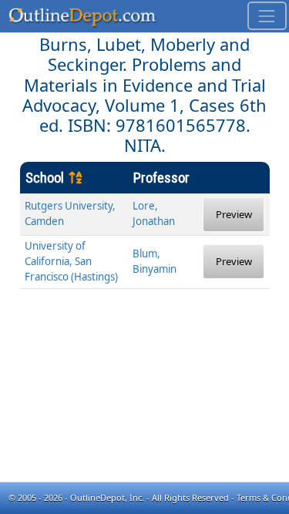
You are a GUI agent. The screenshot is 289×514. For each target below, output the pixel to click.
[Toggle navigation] (267, 16)
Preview (234, 214)
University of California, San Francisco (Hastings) (71, 261)
